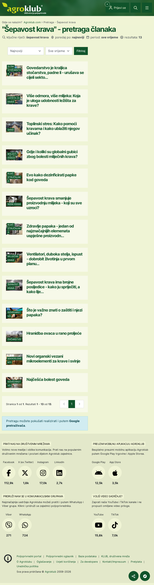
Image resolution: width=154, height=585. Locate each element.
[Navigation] (147, 8)
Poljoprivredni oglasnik (60, 556)
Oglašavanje (44, 561)
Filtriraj (81, 51)
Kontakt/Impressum (114, 561)
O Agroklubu (24, 561)
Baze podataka (87, 556)
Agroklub (50, 571)
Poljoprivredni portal (29, 556)
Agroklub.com (32, 22)
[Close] (136, 8)
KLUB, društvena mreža (115, 556)
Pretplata (136, 561)
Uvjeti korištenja (66, 561)
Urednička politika (27, 566)
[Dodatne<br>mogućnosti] (145, 576)
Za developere (89, 561)
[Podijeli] (134, 576)
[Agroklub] (24, 8)
